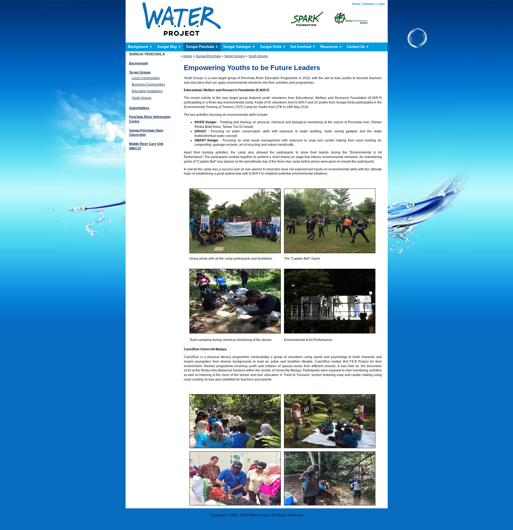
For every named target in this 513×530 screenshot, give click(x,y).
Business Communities (148, 84)
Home (356, 3)
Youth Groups (141, 98)
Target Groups (234, 56)
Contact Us (356, 47)
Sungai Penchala (200, 47)
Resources (329, 47)
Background (138, 47)
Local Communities (146, 78)
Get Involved (301, 47)
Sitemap (368, 3)
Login (381, 3)
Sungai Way (167, 47)
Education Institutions (147, 91)
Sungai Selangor (237, 47)
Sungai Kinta (271, 47)
